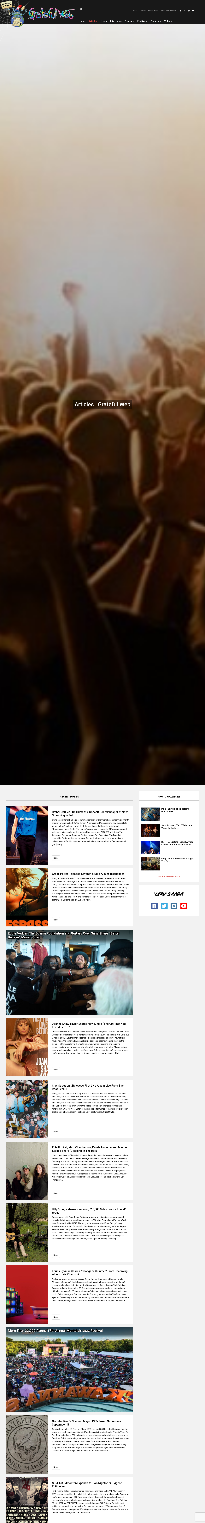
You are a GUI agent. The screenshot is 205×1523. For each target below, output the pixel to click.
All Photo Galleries (168, 876)
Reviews (129, 21)
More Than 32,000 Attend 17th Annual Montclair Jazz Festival (55, 1331)
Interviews (116, 21)
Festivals (142, 21)
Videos (168, 21)
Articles (93, 21)
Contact (143, 11)
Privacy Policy (153, 11)
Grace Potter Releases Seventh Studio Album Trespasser (88, 873)
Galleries (156, 21)
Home (82, 21)
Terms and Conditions (169, 11)
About (135, 11)
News (104, 21)
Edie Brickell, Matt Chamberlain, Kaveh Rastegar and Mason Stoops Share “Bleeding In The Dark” (89, 1149)
